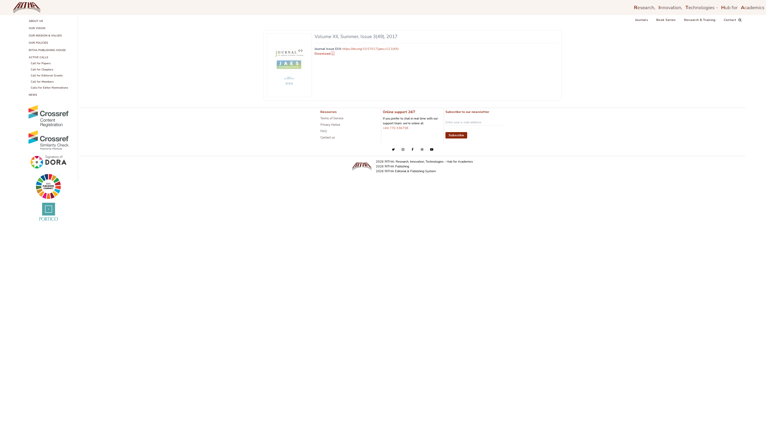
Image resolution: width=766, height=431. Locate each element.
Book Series (666, 20)
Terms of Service (332, 118)
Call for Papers (41, 63)
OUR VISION (37, 28)
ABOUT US (36, 21)
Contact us (327, 137)
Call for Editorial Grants (47, 75)
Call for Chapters (42, 69)
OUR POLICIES (38, 43)
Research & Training (700, 20)
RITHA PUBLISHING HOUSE (47, 50)
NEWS (33, 95)
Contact (730, 20)
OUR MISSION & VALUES (45, 36)
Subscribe (456, 135)
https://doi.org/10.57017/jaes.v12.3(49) (371, 49)
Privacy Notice (330, 125)
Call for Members (42, 82)
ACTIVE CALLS (38, 57)
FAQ (323, 131)
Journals (641, 20)
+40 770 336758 (395, 128)
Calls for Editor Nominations (49, 88)
